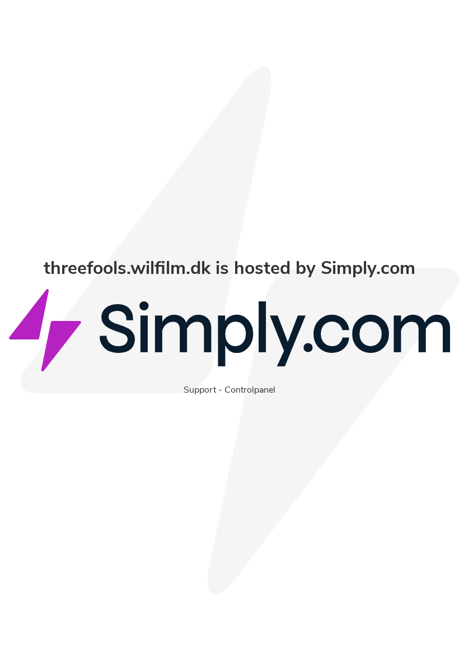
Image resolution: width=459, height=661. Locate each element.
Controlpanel (249, 390)
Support (200, 390)
